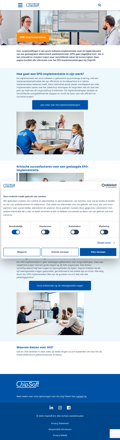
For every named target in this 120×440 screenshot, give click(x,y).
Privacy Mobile (60, 435)
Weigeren (22, 252)
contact (79, 396)
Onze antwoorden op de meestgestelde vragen (60, 285)
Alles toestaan (98, 252)
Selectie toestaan (60, 252)
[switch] (45, 232)
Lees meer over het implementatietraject (60, 104)
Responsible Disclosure (60, 429)
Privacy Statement (60, 423)
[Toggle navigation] (20, 5)
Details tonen (104, 242)
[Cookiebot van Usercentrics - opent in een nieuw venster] (104, 186)
